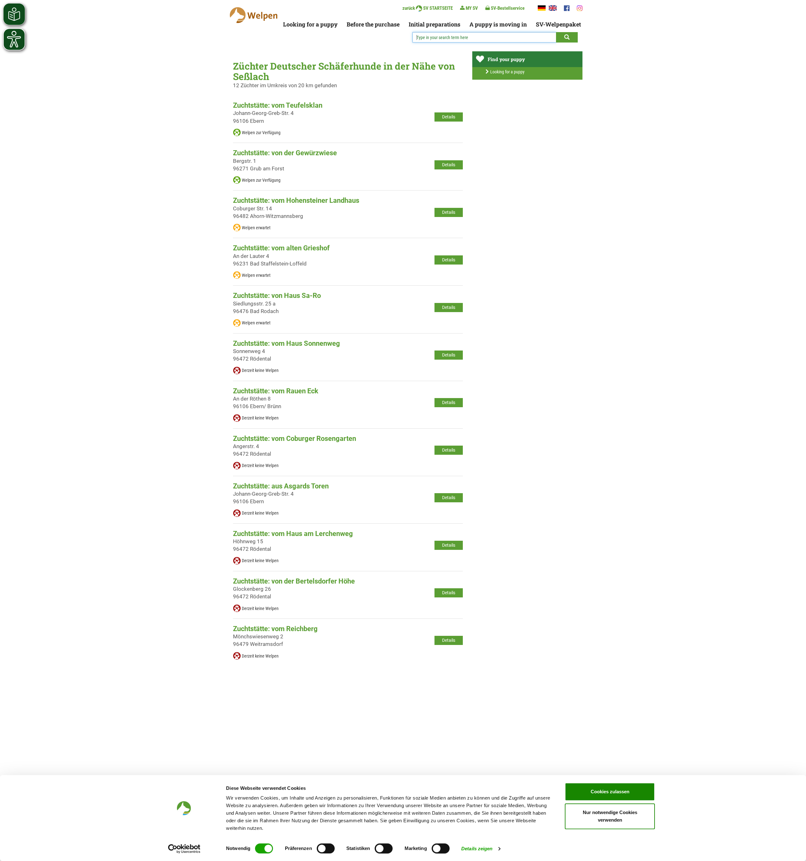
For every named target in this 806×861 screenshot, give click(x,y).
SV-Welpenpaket (558, 24)
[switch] (326, 848)
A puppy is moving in (498, 24)
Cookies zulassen (610, 791)
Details (448, 116)
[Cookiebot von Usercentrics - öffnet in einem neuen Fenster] (184, 848)
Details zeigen (476, 848)
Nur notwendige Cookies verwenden (610, 816)
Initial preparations (434, 24)
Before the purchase (373, 24)
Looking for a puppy (310, 24)
